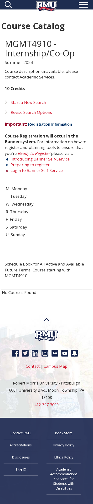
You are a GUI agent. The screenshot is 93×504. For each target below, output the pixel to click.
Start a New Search (28, 102)
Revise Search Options (31, 112)
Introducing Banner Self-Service (40, 159)
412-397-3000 (46, 404)
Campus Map (55, 366)
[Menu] (83, 5)
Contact (33, 366)
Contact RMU (20, 433)
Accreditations (21, 445)
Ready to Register (34, 153)
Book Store (63, 433)
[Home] (46, 10)
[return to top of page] (47, 328)
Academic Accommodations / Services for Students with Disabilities (64, 478)
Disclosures (21, 457)
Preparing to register (30, 164)
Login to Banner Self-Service (36, 170)
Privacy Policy (63, 445)
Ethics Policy (63, 457)
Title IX (21, 469)
